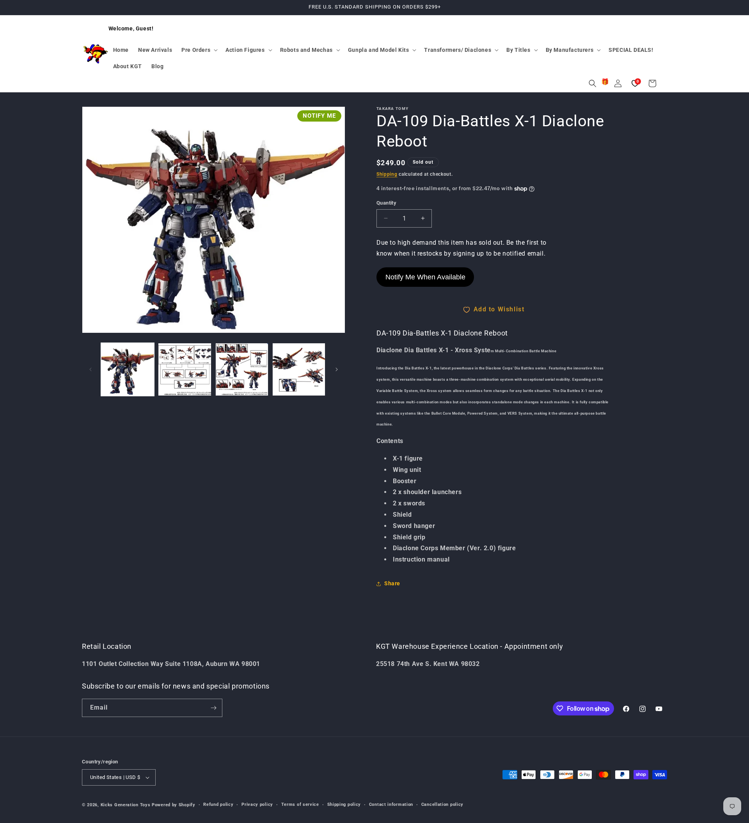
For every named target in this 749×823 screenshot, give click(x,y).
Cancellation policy (442, 804)
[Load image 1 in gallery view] (127, 369)
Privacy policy (257, 804)
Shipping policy (344, 804)
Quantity (386, 203)
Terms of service (300, 804)
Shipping (387, 174)
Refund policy (218, 804)
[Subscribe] (213, 708)
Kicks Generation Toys (126, 804)
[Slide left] (90, 369)
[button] (199, 50)
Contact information (391, 804)
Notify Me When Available (425, 277)
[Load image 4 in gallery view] (298, 369)
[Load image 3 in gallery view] (241, 369)
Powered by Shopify (173, 804)
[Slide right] (336, 369)
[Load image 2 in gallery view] (184, 369)
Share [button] (392, 584)
